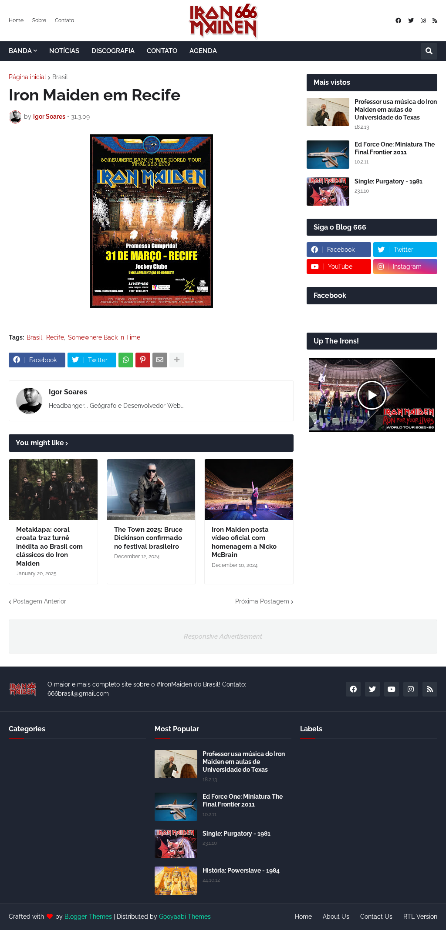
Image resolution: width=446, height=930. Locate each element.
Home (16, 20)
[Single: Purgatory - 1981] (328, 191)
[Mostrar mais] (176, 360)
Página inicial (27, 77)
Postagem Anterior (39, 601)
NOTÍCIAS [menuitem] (64, 51)
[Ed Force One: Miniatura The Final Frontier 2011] (328, 154)
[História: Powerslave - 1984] (176, 881)
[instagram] (423, 20)
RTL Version (420, 916)
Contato (64, 20)
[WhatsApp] (125, 360)
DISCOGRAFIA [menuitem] (113, 51)
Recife (55, 337)
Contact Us (376, 916)
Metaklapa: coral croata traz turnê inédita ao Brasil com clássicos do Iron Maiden (49, 546)
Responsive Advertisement (223, 636)
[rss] (434, 20)
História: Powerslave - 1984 (241, 870)
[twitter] (411, 20)
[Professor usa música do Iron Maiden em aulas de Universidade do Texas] (328, 112)
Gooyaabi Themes (185, 916)
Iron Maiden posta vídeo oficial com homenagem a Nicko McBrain (244, 542)
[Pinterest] (142, 360)
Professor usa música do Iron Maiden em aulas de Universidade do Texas (396, 109)
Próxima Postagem (262, 601)
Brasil (60, 77)
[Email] (159, 360)
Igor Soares (68, 392)
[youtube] (391, 689)
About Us (336, 916)
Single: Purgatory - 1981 (388, 181)
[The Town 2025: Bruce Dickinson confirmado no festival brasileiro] (151, 489)
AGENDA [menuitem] (203, 51)
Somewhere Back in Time (104, 337)
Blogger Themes (88, 916)
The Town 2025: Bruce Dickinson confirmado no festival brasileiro (148, 538)
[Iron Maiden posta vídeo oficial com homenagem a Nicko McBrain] (249, 489)
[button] (429, 51)
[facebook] (398, 20)
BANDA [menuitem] (20, 51)
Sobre (39, 20)
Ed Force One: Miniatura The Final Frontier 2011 (395, 148)
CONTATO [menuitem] (162, 51)
